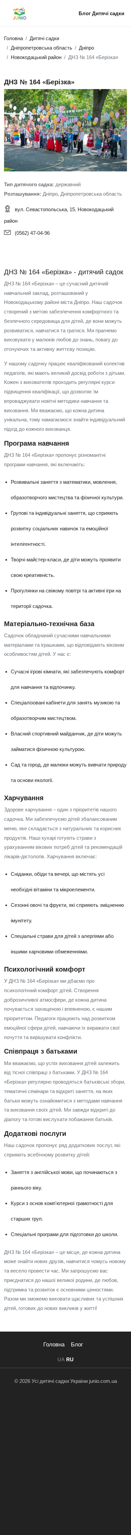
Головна (53, 1344)
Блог (85, 13)
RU (70, 1359)
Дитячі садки (108, 13)
